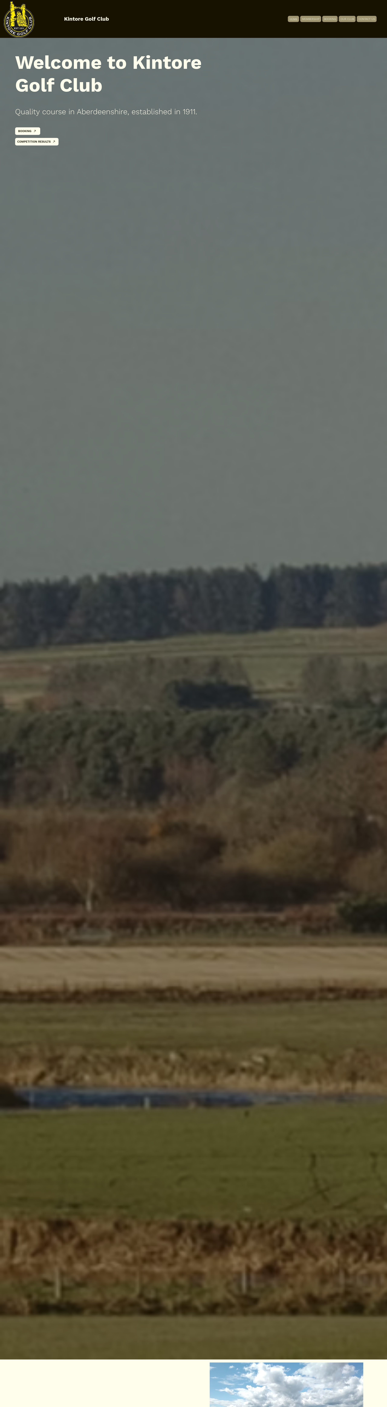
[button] (347, 19)
